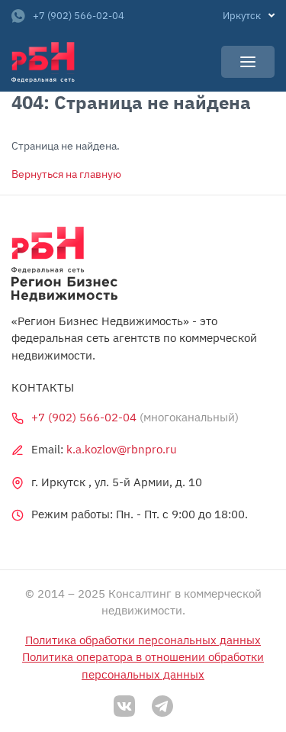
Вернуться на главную (66, 174)
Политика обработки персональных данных (143, 640)
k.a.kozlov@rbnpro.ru (121, 449)
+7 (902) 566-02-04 (78, 15)
